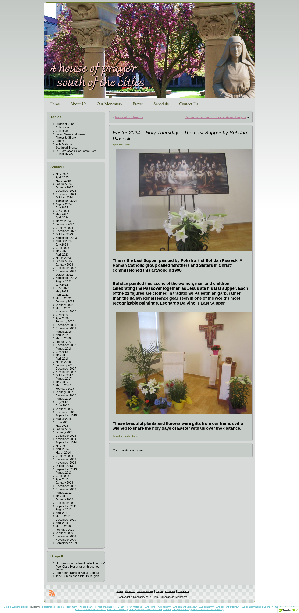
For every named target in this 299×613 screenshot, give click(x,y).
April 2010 (62, 523)
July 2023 (62, 244)
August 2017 (64, 378)
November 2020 (66, 311)
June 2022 (62, 288)
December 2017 (66, 368)
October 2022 (64, 274)
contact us (183, 591)
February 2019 (65, 341)
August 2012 (64, 492)
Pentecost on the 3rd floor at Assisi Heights (215, 117)
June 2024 (62, 211)
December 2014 (66, 435)
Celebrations (64, 127)
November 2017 (66, 372)
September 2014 (66, 442)
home (120, 591)
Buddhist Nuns (65, 124)
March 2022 (63, 298)
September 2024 (66, 200)
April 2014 (62, 449)
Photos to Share (66, 137)
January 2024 (64, 227)
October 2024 (64, 197)
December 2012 (66, 486)
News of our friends (129, 117)
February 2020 (65, 321)
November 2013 (66, 462)
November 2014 (66, 439)
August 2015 (64, 419)
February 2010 (65, 529)
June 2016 (62, 405)
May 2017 (62, 382)
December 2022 (66, 268)
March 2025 (63, 180)
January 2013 (64, 482)
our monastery (145, 591)
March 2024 (63, 221)
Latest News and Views (70, 134)
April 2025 (62, 177)
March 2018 (63, 362)
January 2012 (64, 499)
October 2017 (64, 375)
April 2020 (62, 318)
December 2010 (66, 519)
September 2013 (66, 469)
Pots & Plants (64, 144)
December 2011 (66, 503)
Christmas (62, 130)
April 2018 (62, 358)
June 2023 (62, 247)
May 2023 (62, 251)
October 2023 (64, 234)
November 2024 (66, 194)
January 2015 (64, 432)
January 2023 (64, 264)
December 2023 (66, 231)
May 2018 (62, 355)
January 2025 (64, 187)
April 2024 (62, 217)
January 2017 (64, 392)
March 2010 (63, 526)
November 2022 (66, 271)
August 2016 (64, 398)
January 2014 (64, 455)
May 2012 (62, 496)
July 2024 (62, 207)
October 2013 (64, 466)
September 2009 (66, 543)
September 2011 (66, 506)
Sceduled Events (66, 147)
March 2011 (63, 516)
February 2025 (65, 184)
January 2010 (64, 533)
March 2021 (63, 308)
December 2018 (66, 345)
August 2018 (64, 348)
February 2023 (65, 261)
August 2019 (64, 331)
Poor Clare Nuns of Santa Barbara (77, 573)
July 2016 (62, 402)
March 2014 (63, 452)
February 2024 (65, 224)
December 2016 (66, 395)
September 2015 (66, 415)
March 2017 (63, 385)
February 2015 (65, 429)
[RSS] (52, 593)
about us (130, 591)
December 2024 (66, 190)
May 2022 (62, 291)
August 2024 (64, 204)
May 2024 (62, 214)
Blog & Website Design (16, 607)
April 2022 (62, 294)
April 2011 (62, 513)
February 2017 (65, 388)
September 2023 (66, 237)
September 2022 (66, 278)
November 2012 (66, 489)
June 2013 (62, 476)
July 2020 (62, 315)
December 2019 (66, 325)
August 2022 (64, 281)
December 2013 (66, 459)
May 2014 (62, 445)
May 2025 (62, 174)
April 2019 (62, 335)
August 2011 (63, 509)
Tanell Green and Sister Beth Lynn (77, 576)
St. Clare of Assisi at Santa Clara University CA (76, 152)
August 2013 (64, 472)
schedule (170, 591)
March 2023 (63, 258)
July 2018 (62, 351)
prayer (159, 591)
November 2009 (66, 539)
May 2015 (62, 425)
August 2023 (64, 241)
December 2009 (66, 536)
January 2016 (64, 409)
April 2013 (62, 479)
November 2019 (66, 328)
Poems (60, 140)
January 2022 (64, 305)
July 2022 (62, 284)
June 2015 (62, 422)
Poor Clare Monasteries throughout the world (78, 568)
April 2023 (62, 254)
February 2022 (65, 301)
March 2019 (63, 338)
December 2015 (66, 412)
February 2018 (65, 365)
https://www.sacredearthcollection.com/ (80, 563)
